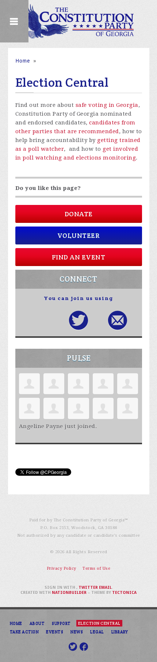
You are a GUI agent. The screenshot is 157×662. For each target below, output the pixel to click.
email (105, 587)
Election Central (99, 623)
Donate (79, 214)
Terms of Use (96, 568)
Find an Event (79, 257)
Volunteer (78, 235)
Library (119, 631)
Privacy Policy (61, 568)
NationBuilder (69, 592)
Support (61, 623)
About (37, 623)
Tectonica (124, 592)
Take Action (24, 631)
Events (54, 631)
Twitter (88, 587)
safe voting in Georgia (107, 105)
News (76, 631)
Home (22, 61)
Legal (97, 631)
